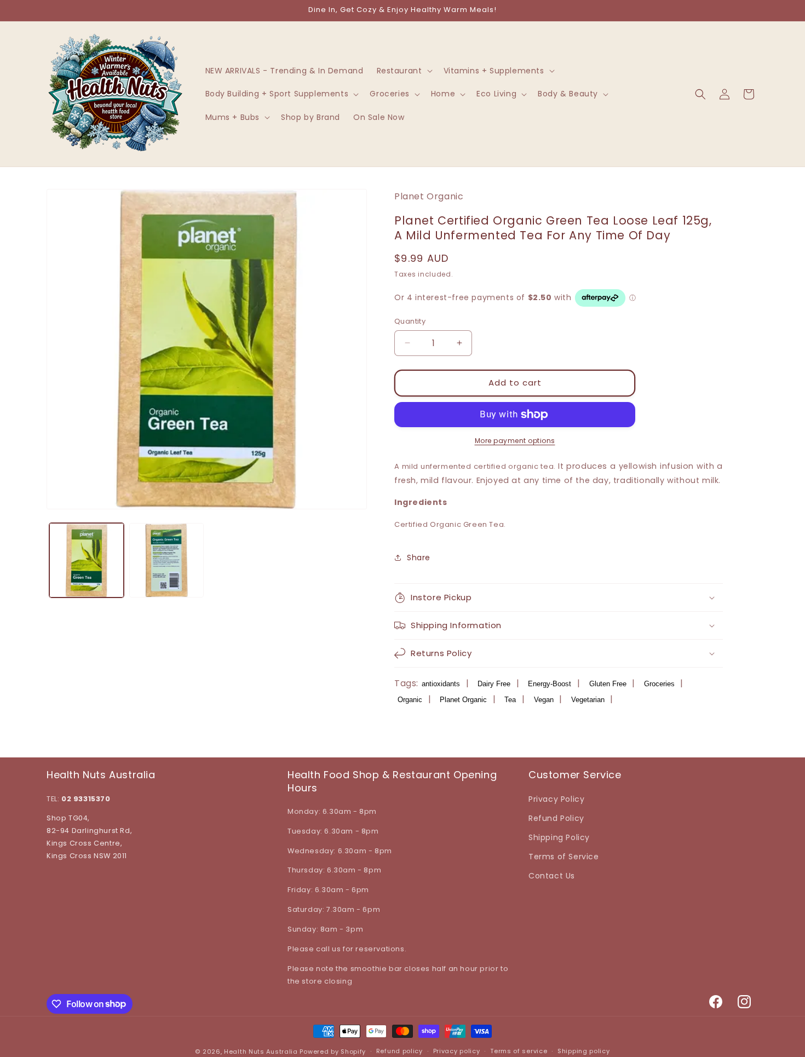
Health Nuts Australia (261, 1051)
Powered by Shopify (333, 1051)
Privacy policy (456, 1051)
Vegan (544, 700)
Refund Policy (556, 818)
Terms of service (518, 1051)
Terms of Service (563, 856)
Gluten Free (607, 684)
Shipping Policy (559, 837)
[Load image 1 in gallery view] (86, 560)
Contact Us (551, 875)
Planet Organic (463, 700)
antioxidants (441, 684)
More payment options (515, 440)
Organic (410, 700)
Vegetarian (588, 700)
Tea (510, 700)
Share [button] (418, 557)
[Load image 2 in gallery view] (166, 560)
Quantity (410, 321)
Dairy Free (494, 684)
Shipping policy (583, 1051)
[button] (403, 70)
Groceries (659, 684)
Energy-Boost (549, 684)
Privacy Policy (556, 799)
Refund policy (399, 1051)
